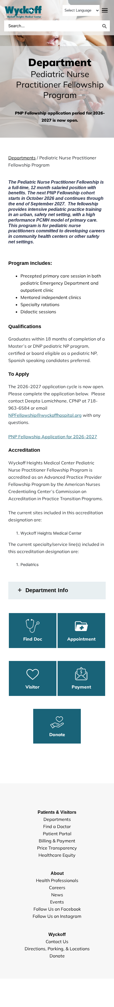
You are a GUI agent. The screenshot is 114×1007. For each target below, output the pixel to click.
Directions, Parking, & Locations (57, 948)
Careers (57, 887)
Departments (22, 157)
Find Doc (32, 639)
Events (57, 902)
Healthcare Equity (57, 855)
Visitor (32, 687)
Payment (81, 687)
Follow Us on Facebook (57, 909)
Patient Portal (57, 833)
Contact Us (57, 941)
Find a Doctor (57, 826)
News (57, 894)
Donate (57, 734)
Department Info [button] (46, 590)
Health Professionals (57, 880)
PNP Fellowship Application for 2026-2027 (52, 436)
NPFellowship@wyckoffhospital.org (45, 415)
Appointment (81, 639)
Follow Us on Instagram (57, 916)
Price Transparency (57, 848)
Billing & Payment (57, 840)
